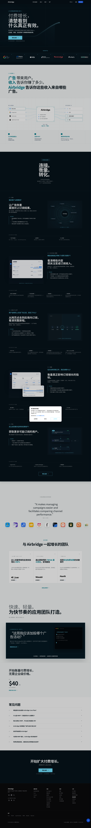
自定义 (45, 418)
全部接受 (55, 418)
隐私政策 (42, 415)
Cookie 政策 (38, 415)
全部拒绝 (35, 418)
